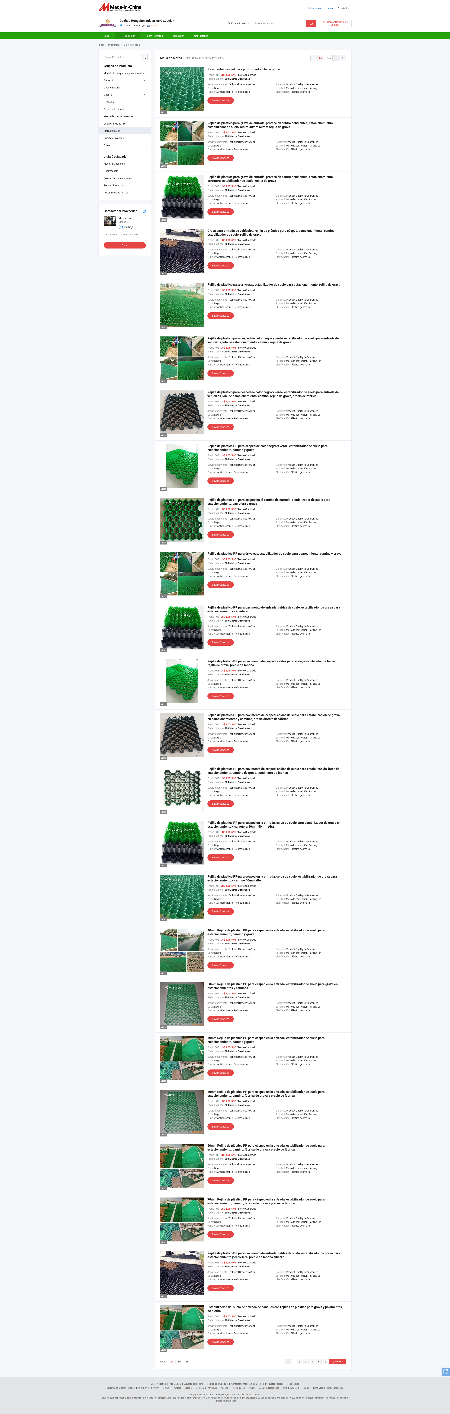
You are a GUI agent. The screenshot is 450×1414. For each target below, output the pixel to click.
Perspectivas (293, 1383)
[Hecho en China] (121, 7)
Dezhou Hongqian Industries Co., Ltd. (146, 21)
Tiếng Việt (318, 1387)
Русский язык (238, 1387)
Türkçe (306, 1387)
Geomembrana (112, 87)
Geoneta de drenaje (114, 109)
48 (186, 1361)
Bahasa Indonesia (334, 1387)
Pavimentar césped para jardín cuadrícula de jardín (243, 69)
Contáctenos (201, 35)
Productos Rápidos (274, 1383)
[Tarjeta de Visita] (144, 211)
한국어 (252, 1387)
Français (177, 1387)
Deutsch (200, 1387)
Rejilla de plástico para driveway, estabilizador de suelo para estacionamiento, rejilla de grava (273, 284)
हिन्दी (285, 1387)
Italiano (224, 1387)
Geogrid (108, 94)
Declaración (175, 1383)
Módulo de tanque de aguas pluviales (124, 73)
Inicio (107, 35)
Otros (107, 145)
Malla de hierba (112, 130)
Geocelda (109, 102)
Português (212, 1387)
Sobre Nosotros (154, 35)
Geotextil (108, 80)
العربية (262, 1387)
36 (179, 1361)
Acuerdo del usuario (193, 1383)
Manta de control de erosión (119, 116)
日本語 (166, 1387)
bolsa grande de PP (114, 123)
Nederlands (273, 1387)
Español (188, 1387)
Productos (129, 35)
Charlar (127, 226)
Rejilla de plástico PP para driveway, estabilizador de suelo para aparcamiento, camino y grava (274, 553)
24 (171, 1361)
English (131, 1387)
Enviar (124, 245)
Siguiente (336, 1361)
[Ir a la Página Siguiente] (342, 58)
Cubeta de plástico (114, 138)
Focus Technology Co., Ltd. (218, 1394)
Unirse (330, 8)
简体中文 (142, 1387)
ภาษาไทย (294, 1387)
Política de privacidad (217, 1383)
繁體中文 (154, 1387)
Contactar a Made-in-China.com (246, 1383)
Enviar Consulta (220, 100)
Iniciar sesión (315, 8)
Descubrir (178, 35)
